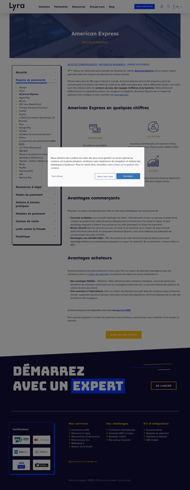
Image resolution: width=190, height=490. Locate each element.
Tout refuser (57, 176)
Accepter (128, 176)
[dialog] (96, 167)
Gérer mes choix (105, 176)
